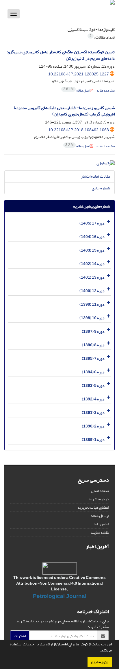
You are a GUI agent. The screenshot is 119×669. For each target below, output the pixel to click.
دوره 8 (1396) (93, 345)
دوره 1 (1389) (93, 440)
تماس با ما (101, 524)
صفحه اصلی (100, 491)
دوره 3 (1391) (93, 413)
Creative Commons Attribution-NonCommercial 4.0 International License (61, 583)
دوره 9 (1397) (93, 331)
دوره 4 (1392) (93, 399)
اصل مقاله (76, 90)
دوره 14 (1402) (92, 264)
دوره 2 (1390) (93, 426)
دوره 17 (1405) (92, 223)
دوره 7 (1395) (93, 358)
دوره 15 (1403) (92, 250)
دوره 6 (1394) (93, 372)
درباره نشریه (99, 499)
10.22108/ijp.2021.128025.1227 (78, 74)
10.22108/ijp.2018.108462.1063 (78, 130)
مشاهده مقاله (105, 90)
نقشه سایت (100, 532)
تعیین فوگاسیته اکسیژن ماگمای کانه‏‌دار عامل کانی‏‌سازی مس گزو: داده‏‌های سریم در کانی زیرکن (61, 55)
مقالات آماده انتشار (95, 176)
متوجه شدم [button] (99, 662)
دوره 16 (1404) (92, 237)
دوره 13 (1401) (92, 277)
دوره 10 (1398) (92, 318)
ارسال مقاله (100, 516)
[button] (98, 651)
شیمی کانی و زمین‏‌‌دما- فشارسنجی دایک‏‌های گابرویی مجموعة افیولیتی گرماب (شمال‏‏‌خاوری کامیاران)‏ (64, 111)
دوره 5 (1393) (93, 385)
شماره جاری (101, 188)
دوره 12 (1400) (92, 291)
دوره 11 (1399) (92, 304)
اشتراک (20, 636)
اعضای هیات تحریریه (93, 507)
